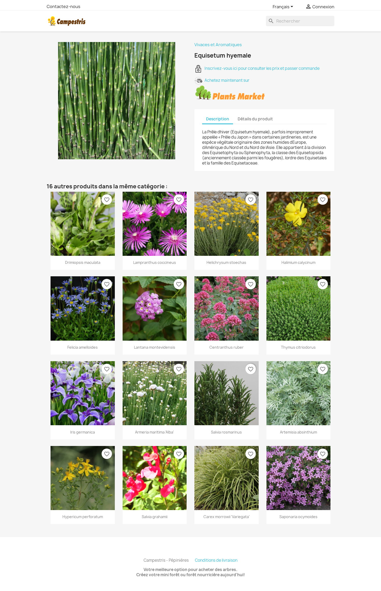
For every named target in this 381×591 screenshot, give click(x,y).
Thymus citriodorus (298, 347)
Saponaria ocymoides (298, 516)
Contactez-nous (63, 6)
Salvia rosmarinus (226, 432)
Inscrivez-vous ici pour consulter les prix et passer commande (261, 68)
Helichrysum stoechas (226, 262)
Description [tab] (217, 119)
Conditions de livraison (216, 560)
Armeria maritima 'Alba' (154, 432)
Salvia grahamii (154, 516)
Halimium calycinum (298, 262)
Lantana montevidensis (154, 347)
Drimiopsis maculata (82, 262)
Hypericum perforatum (82, 516)
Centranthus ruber (226, 347)
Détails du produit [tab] (255, 119)
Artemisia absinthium (298, 432)
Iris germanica (82, 432)
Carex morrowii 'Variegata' (226, 516)
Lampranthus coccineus (154, 262)
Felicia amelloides (82, 347)
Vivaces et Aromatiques (218, 44)
